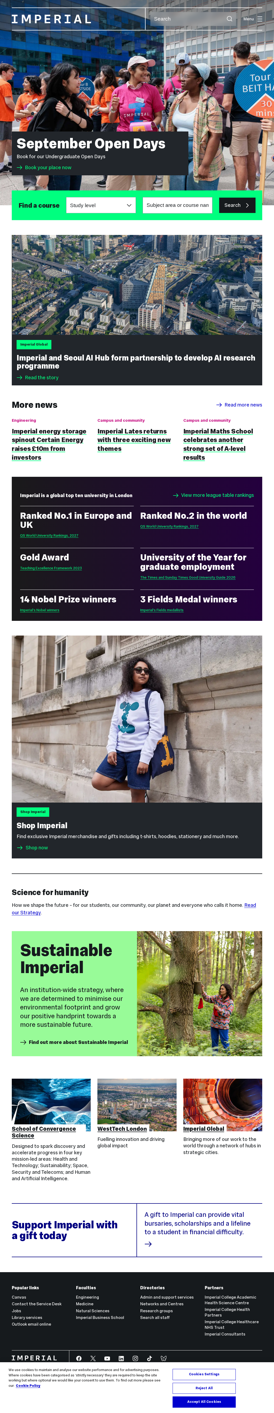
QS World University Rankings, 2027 (49, 535)
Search (232, 205)
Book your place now (48, 168)
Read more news (243, 405)
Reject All (204, 1388)
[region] (137, 1387)
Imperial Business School (100, 1317)
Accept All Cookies (204, 1402)
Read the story (42, 378)
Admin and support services (167, 1297)
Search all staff (155, 1317)
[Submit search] (229, 19)
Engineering (87, 1297)
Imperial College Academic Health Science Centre (230, 1300)
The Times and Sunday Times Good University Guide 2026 (187, 577)
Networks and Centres (162, 1303)
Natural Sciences (92, 1310)
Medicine (84, 1303)
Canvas (19, 1297)
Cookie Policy (28, 1386)
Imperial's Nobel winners (39, 610)
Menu (248, 18)
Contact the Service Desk (37, 1303)
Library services (27, 1317)
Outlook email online (31, 1324)
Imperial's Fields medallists (162, 610)
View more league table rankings (217, 495)
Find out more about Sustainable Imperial (78, 1042)
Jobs (16, 1310)
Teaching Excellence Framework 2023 (51, 568)
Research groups (156, 1310)
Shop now (37, 848)
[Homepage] (79, 18)
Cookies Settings (204, 1374)
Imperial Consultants (225, 1334)
